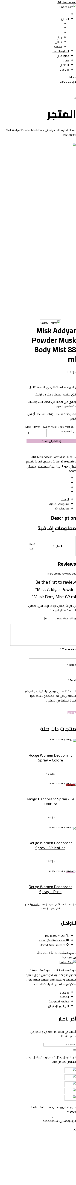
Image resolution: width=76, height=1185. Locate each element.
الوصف (65, 499)
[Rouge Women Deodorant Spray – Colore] (50, 740)
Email (72, 680)
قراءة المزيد (39, 792)
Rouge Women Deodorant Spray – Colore (50, 758)
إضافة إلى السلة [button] (38, 748)
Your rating (69, 618)
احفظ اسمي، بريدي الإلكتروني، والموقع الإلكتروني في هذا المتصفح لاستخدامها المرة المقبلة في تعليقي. (50, 696)
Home (72, 130)
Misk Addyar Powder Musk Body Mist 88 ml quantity (49, 429)
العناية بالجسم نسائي (57, 130)
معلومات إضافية (59, 503)
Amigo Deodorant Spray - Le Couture (50, 801)
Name (71, 664)
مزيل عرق (54, 466)
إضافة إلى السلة (51, 441)
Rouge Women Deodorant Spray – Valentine (50, 845)
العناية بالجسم (52, 461)
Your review (68, 649)
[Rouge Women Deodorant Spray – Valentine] (50, 828)
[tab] (47, 499)
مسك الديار (41, 466)
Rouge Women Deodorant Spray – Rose (50, 889)
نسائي (30, 466)
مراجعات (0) (62, 508)
